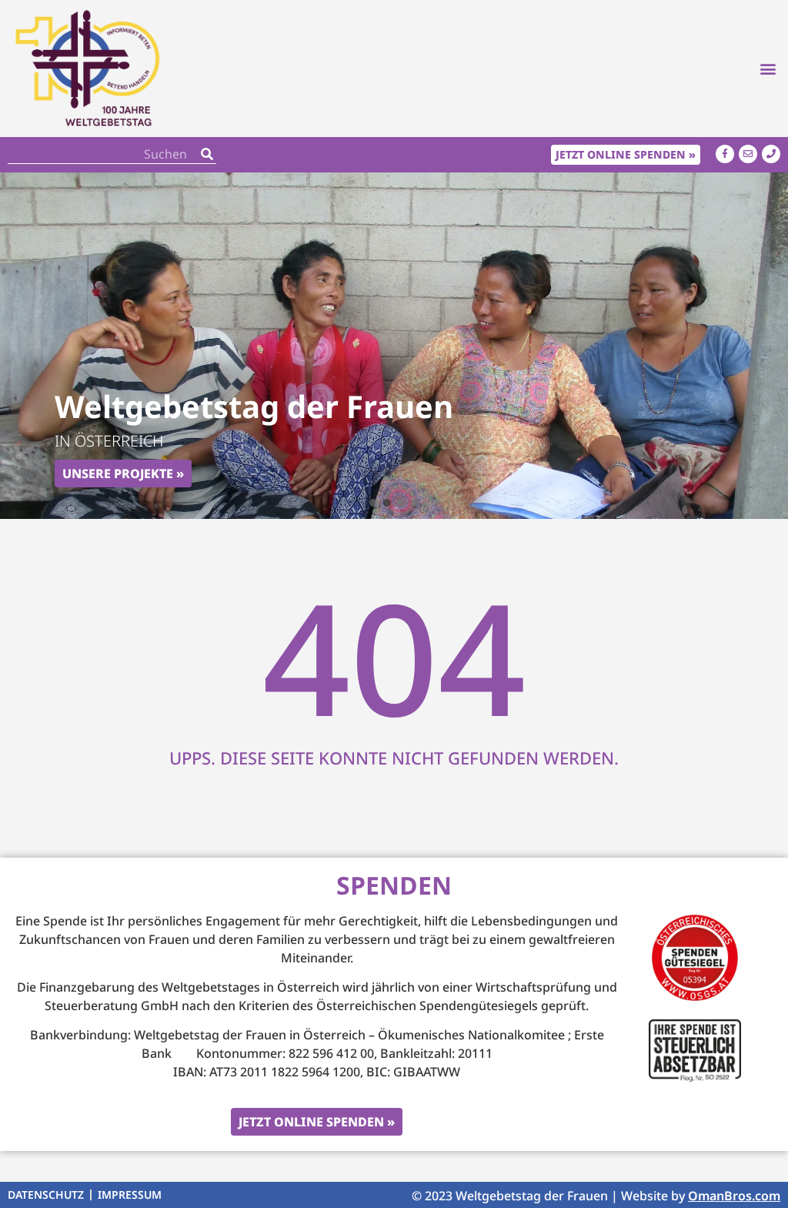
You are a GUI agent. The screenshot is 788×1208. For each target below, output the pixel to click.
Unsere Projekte (117, 473)
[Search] (207, 154)
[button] (767, 68)
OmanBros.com (734, 1195)
